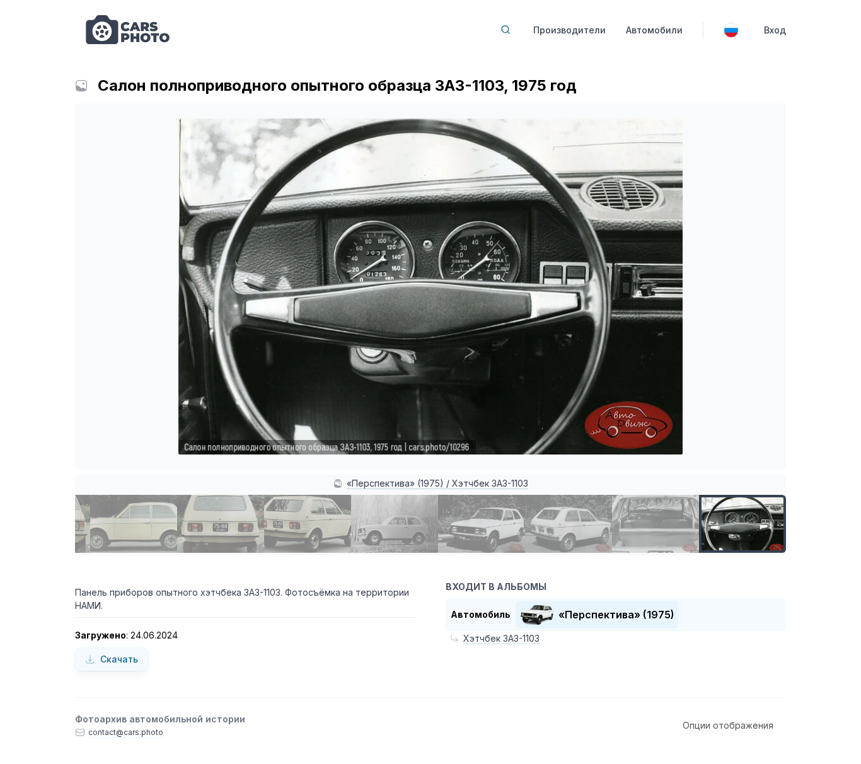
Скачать (119, 659)
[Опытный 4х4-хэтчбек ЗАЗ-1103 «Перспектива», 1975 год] (568, 524)
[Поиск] (505, 29)
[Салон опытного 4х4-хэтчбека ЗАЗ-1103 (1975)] (655, 524)
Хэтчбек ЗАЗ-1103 (501, 638)
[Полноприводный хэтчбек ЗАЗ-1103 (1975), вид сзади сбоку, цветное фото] (307, 524)
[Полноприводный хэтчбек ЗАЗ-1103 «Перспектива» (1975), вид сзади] (220, 524)
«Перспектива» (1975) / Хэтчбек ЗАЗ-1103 (437, 483)
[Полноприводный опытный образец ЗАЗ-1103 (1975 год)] (394, 524)
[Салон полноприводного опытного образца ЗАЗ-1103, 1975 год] (742, 524)
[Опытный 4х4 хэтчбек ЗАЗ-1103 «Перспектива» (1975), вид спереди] (481, 524)
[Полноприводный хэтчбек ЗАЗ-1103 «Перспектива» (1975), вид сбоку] (133, 524)
